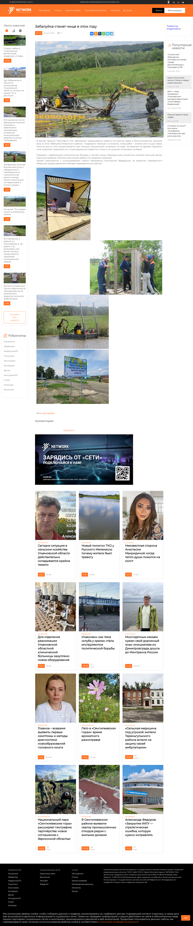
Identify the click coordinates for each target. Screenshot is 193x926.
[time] (7, 30)
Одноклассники (47, 873)
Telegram (44, 884)
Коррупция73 (11, 351)
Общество (9, 346)
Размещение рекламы (96, 10)
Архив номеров (79, 880)
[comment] (20, 30)
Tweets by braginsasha (173, 27)
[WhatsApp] (103, 33)
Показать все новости (14, 317)
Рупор (129, 10)
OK (185, 918)
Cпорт (7, 380)
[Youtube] (178, 2)
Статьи (75, 877)
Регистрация (175, 10)
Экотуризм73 (10, 375)
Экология (9, 389)
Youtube (44, 880)
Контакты (115, 10)
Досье (7, 370)
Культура (8, 385)
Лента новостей (14, 25)
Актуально (9, 341)
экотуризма (48, 413)
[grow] (13, 30)
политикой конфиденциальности (119, 921)
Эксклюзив (9, 360)
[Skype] (107, 33)
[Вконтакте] (174, 2)
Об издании (44, 10)
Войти (159, 10)
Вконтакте (45, 877)
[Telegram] (183, 2)
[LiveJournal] (99, 33)
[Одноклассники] (168, 2)
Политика (9, 356)
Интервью (9, 365)
